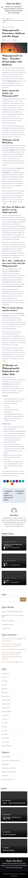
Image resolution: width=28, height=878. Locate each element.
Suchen (4, 594)
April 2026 (5, 688)
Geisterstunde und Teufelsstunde (11, 646)
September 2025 (6, 711)
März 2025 (5, 734)
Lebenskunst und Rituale (8, 27)
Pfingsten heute (6, 628)
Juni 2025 (4, 723)
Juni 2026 (5, 681)
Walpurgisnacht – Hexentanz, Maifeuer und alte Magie (13, 33)
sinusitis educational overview (10, 638)
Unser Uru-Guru (13, 4)
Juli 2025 (4, 719)
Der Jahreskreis (6, 756)
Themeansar (14, 876)
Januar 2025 (5, 742)
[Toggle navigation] (2, 7)
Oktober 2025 (5, 707)
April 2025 (4, 730)
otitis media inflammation (9, 662)
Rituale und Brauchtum (8, 779)
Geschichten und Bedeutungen (10, 760)
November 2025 (6, 704)
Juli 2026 (4, 677)
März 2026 (5, 692)
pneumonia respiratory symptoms (11, 649)
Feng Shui (6, 580)
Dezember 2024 (6, 745)
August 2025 (5, 715)
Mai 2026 (4, 685)
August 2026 (5, 673)
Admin (7, 547)
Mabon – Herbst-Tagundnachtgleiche (12, 611)
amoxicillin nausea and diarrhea (10, 644)
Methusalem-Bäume (7, 624)
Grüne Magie (5, 764)
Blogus (22, 873)
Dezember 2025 (6, 700)
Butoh (5, 563)
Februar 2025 (5, 738)
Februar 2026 (5, 696)
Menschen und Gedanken (9, 772)
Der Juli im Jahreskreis (8, 620)
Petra (8, 40)
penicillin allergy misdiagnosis (10, 652)
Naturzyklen (5, 775)
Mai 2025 (4, 726)
